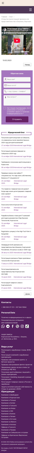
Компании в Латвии (8, 416)
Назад (27, 65)
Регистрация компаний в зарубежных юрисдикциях (15, 356)
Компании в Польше (8, 400)
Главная (4, 17)
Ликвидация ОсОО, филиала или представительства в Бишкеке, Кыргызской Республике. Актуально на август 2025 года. (16, 247)
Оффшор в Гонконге (8, 427)
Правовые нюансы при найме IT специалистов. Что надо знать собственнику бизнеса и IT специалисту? (16, 175)
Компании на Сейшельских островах (14, 432)
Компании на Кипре (8, 408)
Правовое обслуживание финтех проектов (16, 364)
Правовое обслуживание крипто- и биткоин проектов (14, 361)
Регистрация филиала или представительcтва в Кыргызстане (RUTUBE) (13, 271)
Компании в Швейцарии (9, 395)
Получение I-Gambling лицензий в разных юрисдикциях (16, 378)
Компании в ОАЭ (7, 411)
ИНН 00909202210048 (9, 323)
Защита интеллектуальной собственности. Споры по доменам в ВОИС (16, 388)
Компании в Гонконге (9, 405)
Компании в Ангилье (8, 424)
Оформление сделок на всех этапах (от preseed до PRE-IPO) (15, 368)
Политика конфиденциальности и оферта (16, 317)
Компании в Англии (8, 403)
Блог (11, 17)
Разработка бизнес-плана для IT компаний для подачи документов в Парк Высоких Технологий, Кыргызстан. (15, 218)
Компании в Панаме (8, 430)
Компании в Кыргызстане (10, 397)
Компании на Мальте (8, 422)
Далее (27, 294)
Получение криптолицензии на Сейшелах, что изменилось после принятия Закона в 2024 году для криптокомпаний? (15, 140)
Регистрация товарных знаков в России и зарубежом (16, 383)
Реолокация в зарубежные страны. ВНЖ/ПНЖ (16, 351)
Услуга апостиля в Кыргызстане (12, 205)
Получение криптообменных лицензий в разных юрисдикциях (15, 373)
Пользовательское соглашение (12, 320)
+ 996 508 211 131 (7, 307)
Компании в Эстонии (8, 419)
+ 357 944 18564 (20, 307)
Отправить (17, 119)
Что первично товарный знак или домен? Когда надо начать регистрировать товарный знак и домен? (16, 191)
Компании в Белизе (8, 414)
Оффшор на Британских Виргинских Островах (14, 436)
